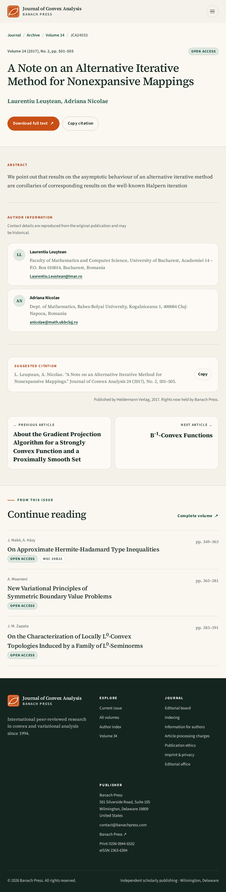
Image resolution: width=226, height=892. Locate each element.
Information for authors (185, 727)
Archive (33, 35)
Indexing (172, 717)
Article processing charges (187, 736)
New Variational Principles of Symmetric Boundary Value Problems (59, 592)
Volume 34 (108, 736)
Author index (110, 727)
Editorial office (177, 764)
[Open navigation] (212, 11)
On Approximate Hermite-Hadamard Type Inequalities (83, 549)
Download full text (33, 123)
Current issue (110, 708)
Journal (14, 35)
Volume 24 (55, 35)
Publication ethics (180, 745)
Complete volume (194, 516)
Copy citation (80, 123)
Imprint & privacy (179, 755)
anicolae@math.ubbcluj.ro (54, 322)
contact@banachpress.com (123, 825)
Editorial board (178, 708)
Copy (203, 374)
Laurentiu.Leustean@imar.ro (56, 276)
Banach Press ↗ (113, 834)
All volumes (109, 717)
